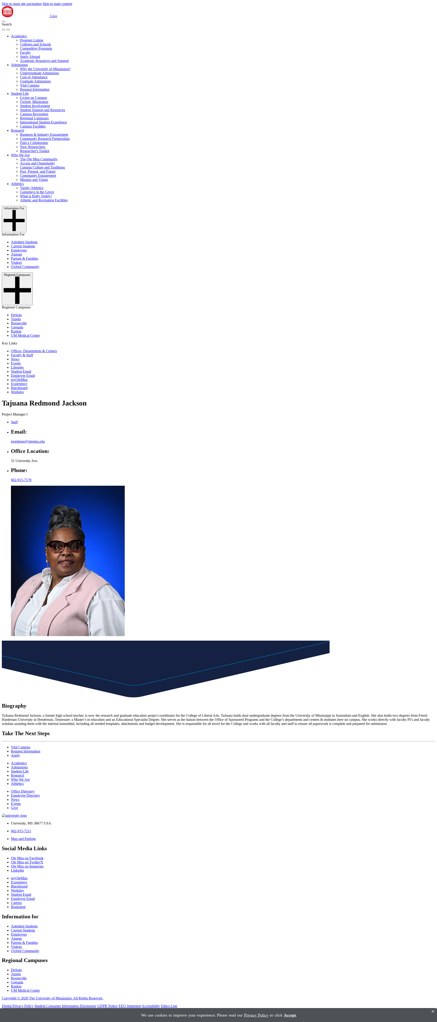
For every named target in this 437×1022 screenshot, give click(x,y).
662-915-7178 (21, 480)
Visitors (16, 262)
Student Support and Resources (42, 110)
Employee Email (23, 375)
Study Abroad (30, 57)
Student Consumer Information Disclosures (65, 1006)
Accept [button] (290, 1015)
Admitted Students (24, 242)
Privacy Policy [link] (256, 1015)
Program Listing (31, 40)
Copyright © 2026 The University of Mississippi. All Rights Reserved (52, 998)
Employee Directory (25, 795)
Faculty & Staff (22, 355)
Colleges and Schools (35, 44)
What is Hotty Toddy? (36, 196)
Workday (17, 392)
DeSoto (16, 315)
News (15, 359)
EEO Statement (130, 1006)
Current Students (23, 246)
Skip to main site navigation (22, 4)
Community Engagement (38, 175)
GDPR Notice (107, 1006)
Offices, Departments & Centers (34, 351)
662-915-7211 (21, 831)
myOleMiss (19, 380)
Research (17, 130)
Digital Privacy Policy (17, 1006)
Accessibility (151, 1006)
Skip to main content (57, 4)
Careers (16, 903)
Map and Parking (23, 839)
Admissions (19, 65)
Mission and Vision (34, 180)
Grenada (17, 327)
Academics (19, 36)
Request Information (34, 89)
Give (53, 16)
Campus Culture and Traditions (42, 167)
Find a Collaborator (34, 143)
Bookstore (18, 907)
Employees (19, 250)
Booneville (19, 323)
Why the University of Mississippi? (45, 69)
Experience (19, 384)
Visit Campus (29, 85)
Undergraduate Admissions (39, 73)
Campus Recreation (34, 114)
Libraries (17, 367)
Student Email (21, 371)
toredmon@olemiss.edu (28, 441)
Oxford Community (25, 267)
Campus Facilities (33, 126)
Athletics (17, 184)
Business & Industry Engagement (44, 134)
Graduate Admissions (35, 81)
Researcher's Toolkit (34, 151)
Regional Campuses (34, 118)
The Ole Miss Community (39, 159)
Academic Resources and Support (44, 61)
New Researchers (32, 147)
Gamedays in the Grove (37, 192)
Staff (14, 422)
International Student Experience (43, 122)
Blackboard (19, 388)
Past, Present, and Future (38, 171)
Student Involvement (35, 106)
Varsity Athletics (31, 188)
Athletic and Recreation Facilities (44, 200)
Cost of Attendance (34, 77)
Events (16, 363)
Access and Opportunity (37, 163)
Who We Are (20, 155)
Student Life (20, 93)
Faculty (25, 52)
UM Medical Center (25, 335)
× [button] (433, 1011)
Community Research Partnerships (45, 139)
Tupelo (16, 319)
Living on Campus (33, 98)
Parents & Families (24, 258)
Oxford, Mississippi (34, 102)
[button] (3, 21)
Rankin (16, 331)
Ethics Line (169, 1006)
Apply (15, 755)
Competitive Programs (36, 48)
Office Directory (23, 791)
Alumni (16, 254)
